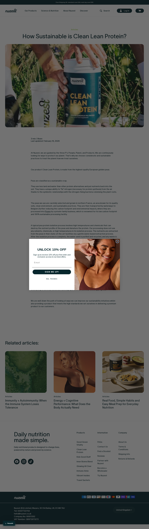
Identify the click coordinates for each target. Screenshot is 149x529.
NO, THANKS (51, 279)
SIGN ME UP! (52, 272)
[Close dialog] (117, 241)
